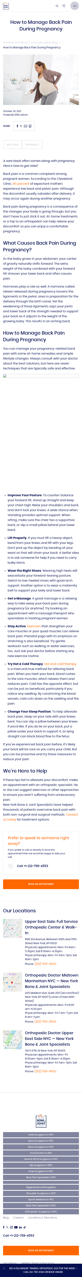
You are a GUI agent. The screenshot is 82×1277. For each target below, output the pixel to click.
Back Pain (12, 145)
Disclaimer (10, 1263)
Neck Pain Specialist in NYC (41, 1177)
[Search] (57, 5)
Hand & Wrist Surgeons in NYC (41, 1159)
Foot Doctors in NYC (41, 1153)
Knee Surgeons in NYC (41, 1171)
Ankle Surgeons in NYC (41, 1135)
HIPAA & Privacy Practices (37, 1263)
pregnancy (32, 145)
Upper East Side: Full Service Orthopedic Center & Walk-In (51, 927)
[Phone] (63, 5)
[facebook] (3, 1227)
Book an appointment (41, 884)
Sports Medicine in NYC (41, 1199)
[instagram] (11, 1227)
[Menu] (74, 6)
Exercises (34, 626)
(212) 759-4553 (45, 963)
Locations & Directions (42, 1217)
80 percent (21, 183)
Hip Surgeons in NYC (41, 1165)
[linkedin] (20, 1227)
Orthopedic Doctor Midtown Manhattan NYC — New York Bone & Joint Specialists (51, 981)
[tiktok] (24, 1227)
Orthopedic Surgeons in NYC (41, 1212)
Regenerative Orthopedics (41, 1187)
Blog (6, 1217)
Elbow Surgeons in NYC (41, 1147)
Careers (18, 1217)
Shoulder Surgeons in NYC (41, 1193)
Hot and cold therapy (60, 664)
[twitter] (7, 1227)
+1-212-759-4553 (36, 866)
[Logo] (6, 6)
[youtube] (16, 1227)
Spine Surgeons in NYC (41, 1141)
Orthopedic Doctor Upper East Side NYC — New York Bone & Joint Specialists (49, 1038)
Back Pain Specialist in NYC (41, 1205)
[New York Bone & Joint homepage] (41, 1121)
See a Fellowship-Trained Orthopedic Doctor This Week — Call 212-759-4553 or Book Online (43, 1270)
